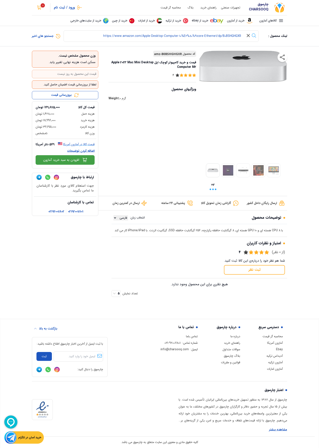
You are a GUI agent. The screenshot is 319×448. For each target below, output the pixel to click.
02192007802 (56, 211)
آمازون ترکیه (275, 362)
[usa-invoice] (65, 103)
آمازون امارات (275, 369)
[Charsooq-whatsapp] (47, 177)
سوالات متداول (231, 349)
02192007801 (75, 211)
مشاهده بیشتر (278, 429)
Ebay (279, 349)
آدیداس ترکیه (274, 356)
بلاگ (190, 7)
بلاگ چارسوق (232, 356)
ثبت (44, 356)
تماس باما (192, 336)
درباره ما (235, 336)
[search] (254, 35)
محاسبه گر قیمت (171, 7)
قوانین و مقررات (230, 362)
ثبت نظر (254, 269)
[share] (282, 57)
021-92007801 (172, 343)
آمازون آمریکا (275, 343)
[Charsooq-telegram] (39, 177)
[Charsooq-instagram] (56, 177)
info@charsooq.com (175, 349)
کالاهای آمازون (268, 20)
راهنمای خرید (208, 7)
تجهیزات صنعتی (230, 7)
